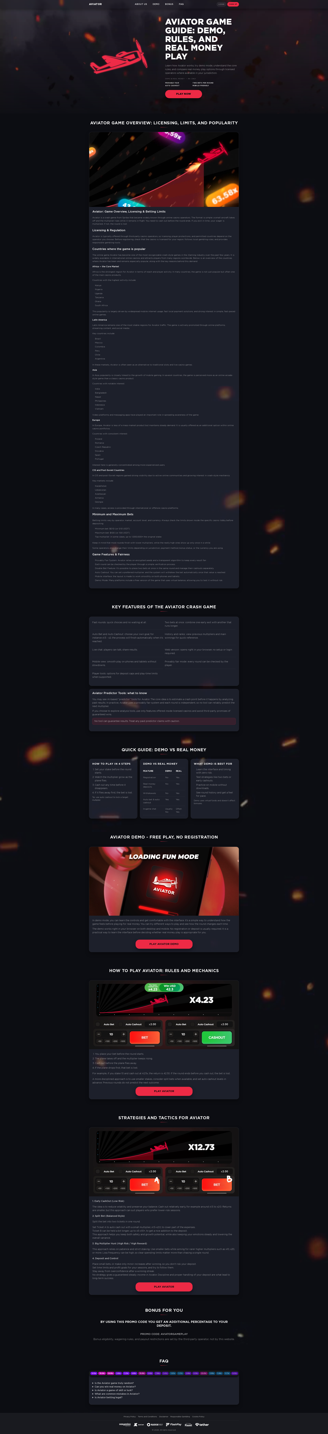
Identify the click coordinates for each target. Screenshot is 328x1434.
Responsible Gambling (180, 1416)
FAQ (181, 4)
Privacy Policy (130, 1416)
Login (221, 4)
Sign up (233, 4)
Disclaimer (163, 1416)
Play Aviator (164, 1091)
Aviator (95, 4)
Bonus (169, 4)
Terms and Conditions (147, 1416)
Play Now (183, 94)
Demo (156, 4)
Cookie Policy (198, 1416)
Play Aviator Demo (164, 944)
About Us (141, 4)
